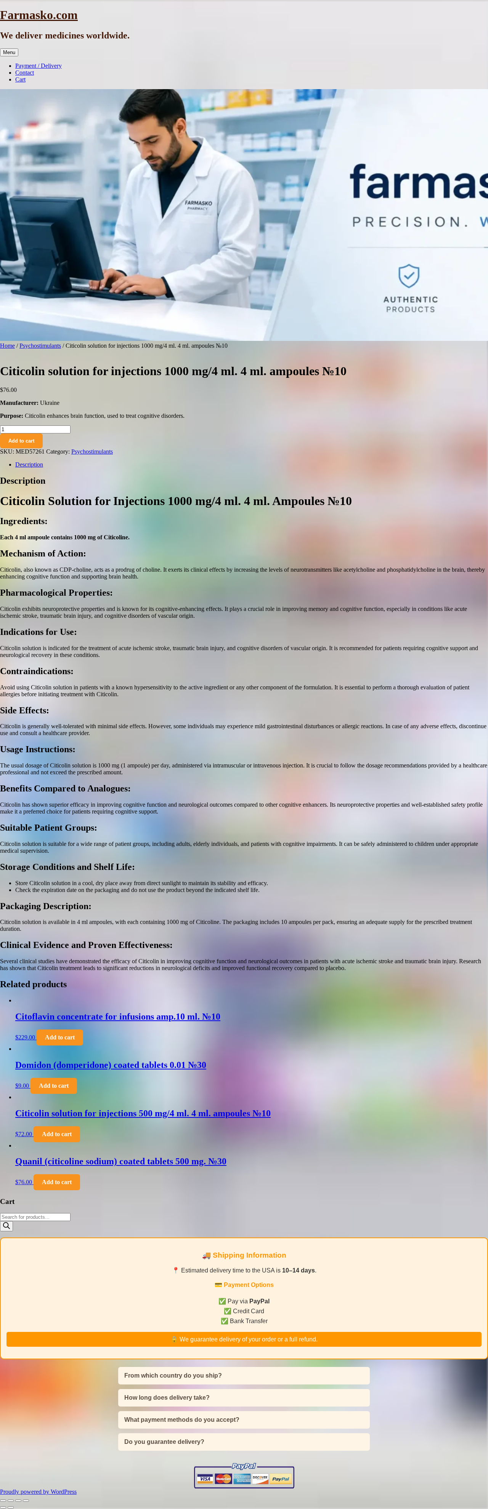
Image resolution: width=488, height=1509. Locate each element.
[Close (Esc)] (26, 1500)
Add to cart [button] (60, 1037)
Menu (9, 52)
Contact (24, 72)
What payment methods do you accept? (181, 1419)
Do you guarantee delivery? (164, 1442)
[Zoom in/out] (3, 1500)
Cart (20, 79)
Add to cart (21, 441)
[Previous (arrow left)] (3, 1507)
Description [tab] (29, 464)
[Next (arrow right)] (11, 1507)
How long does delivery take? (167, 1397)
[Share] (18, 1500)
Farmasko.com (39, 15)
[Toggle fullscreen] (11, 1500)
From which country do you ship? (173, 1375)
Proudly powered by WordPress (38, 1491)
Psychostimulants (40, 345)
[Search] (6, 1226)
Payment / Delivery (38, 65)
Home (7, 345)
